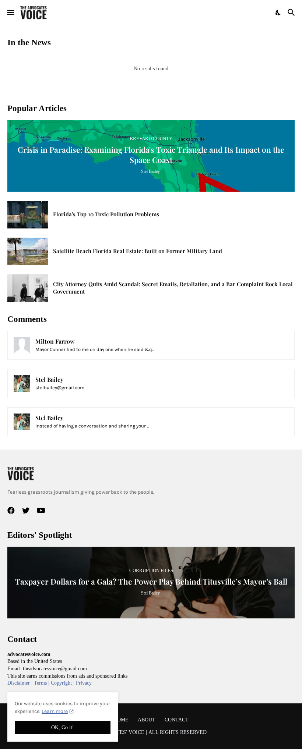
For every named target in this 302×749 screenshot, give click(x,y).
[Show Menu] (10, 12)
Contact (177, 720)
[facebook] (11, 510)
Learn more (55, 711)
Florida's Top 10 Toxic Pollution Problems (106, 214)
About (146, 720)
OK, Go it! (62, 727)
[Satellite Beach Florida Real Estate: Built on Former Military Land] (27, 251)
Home (121, 720)
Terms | (42, 683)
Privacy (84, 683)
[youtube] (41, 510)
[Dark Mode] (278, 12)
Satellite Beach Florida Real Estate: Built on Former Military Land (137, 251)
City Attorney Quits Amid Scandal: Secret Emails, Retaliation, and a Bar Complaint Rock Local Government (173, 288)
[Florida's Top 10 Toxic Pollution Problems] (27, 214)
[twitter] (25, 510)
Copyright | (63, 683)
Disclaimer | (20, 683)
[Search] (292, 12)
